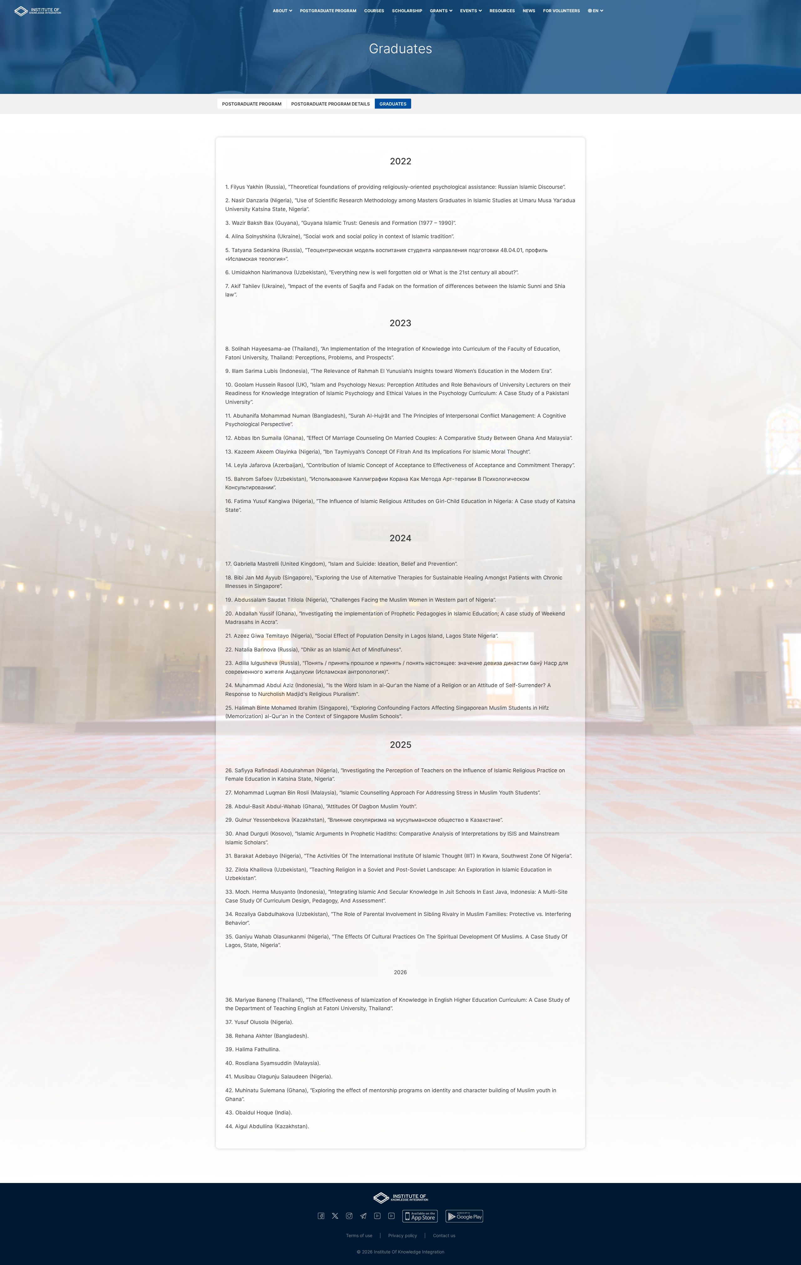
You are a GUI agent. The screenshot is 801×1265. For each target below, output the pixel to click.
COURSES (374, 10)
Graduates (393, 103)
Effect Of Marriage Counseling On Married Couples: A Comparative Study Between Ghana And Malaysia (439, 438)
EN (595, 10)
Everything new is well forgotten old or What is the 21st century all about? (423, 272)
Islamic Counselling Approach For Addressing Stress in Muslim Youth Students (439, 792)
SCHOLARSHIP (407, 10)
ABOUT (280, 10)
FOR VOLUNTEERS (561, 10)
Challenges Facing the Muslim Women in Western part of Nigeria (412, 600)
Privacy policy (402, 1235)
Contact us (444, 1235)
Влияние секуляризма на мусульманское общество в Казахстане (414, 820)
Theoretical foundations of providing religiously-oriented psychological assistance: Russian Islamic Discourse (426, 187)
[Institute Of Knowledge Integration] (321, 1215)
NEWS (529, 10)
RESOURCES (502, 10)
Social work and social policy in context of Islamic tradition (378, 236)
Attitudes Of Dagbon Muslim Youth (370, 806)
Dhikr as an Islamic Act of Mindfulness (351, 649)
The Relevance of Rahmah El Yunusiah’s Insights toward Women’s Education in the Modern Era (431, 371)
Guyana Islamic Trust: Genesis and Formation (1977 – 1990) (378, 223)
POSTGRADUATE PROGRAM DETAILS (330, 103)
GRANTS (439, 10)
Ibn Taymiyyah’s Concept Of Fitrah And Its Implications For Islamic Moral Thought (426, 452)
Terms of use (359, 1235)
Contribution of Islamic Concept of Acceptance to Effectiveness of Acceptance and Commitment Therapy (440, 465)
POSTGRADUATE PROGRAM (328, 10)
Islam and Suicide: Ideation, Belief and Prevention (392, 564)
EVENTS (469, 10)
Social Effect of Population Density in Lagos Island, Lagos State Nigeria (406, 636)
